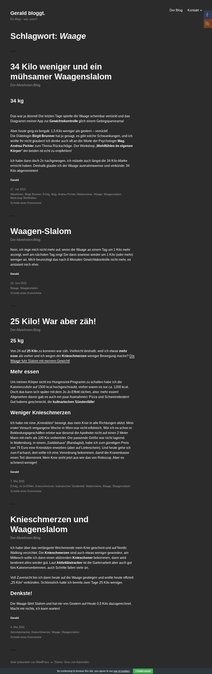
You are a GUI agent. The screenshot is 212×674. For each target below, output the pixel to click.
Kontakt (193, 10)
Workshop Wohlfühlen (23, 198)
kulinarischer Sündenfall (70, 486)
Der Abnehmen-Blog (25, 85)
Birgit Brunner (33, 194)
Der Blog (176, 10)
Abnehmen (16, 194)
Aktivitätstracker (20, 632)
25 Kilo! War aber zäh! (53, 321)
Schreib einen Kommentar (25, 202)
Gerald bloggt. (27, 13)
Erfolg (46, 194)
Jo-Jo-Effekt (26, 486)
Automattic (82, 662)
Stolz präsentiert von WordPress (29, 662)
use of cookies (121, 671)
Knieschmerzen (44, 486)
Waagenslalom (112, 194)
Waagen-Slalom (40, 231)
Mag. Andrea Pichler (63, 194)
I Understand (143, 671)
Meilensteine (84, 194)
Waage (98, 194)
